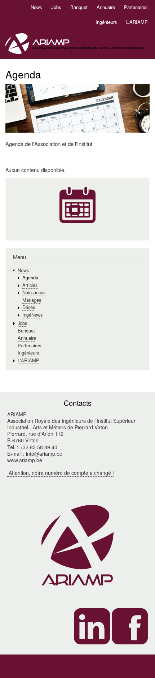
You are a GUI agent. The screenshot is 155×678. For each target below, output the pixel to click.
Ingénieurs (106, 21)
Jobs (56, 7)
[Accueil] (75, 44)
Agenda (30, 277)
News (36, 7)
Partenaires (136, 7)
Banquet (79, 7)
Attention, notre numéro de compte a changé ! (60, 472)
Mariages (31, 299)
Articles (29, 285)
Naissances (33, 292)
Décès (28, 307)
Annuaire (106, 7)
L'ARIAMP (137, 21)
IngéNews (32, 314)
